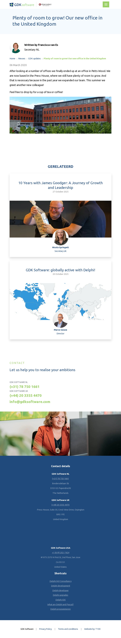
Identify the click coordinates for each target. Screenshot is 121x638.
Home (12, 58)
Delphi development (60, 586)
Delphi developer (60, 590)
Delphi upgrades (60, 595)
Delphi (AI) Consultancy (61, 581)
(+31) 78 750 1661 (25, 387)
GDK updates (34, 58)
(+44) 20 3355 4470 (26, 395)
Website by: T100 (92, 629)
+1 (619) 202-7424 (60, 552)
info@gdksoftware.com (30, 402)
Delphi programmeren (60, 609)
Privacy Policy (45, 629)
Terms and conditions (68, 629)
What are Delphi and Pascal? (60, 604)
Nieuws (21, 58)
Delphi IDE (60, 600)
